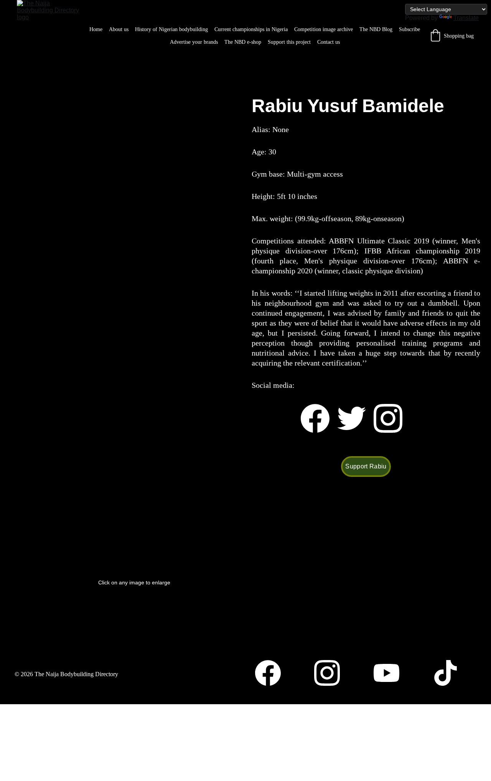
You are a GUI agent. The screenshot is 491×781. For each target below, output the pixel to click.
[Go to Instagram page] (388, 418)
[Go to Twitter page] (355, 418)
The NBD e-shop (242, 42)
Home (95, 29)
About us (119, 29)
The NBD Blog (375, 29)
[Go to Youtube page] (390, 673)
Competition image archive (323, 29)
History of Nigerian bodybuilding (171, 29)
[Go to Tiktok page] (445, 673)
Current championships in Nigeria (251, 29)
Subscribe (409, 29)
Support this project (289, 42)
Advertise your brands (194, 42)
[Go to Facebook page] (319, 418)
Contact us (328, 42)
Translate (466, 18)
